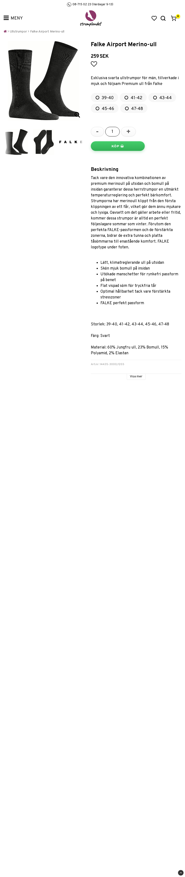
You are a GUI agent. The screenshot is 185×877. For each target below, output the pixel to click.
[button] (154, 18)
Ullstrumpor (18, 32)
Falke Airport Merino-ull (47, 32)
